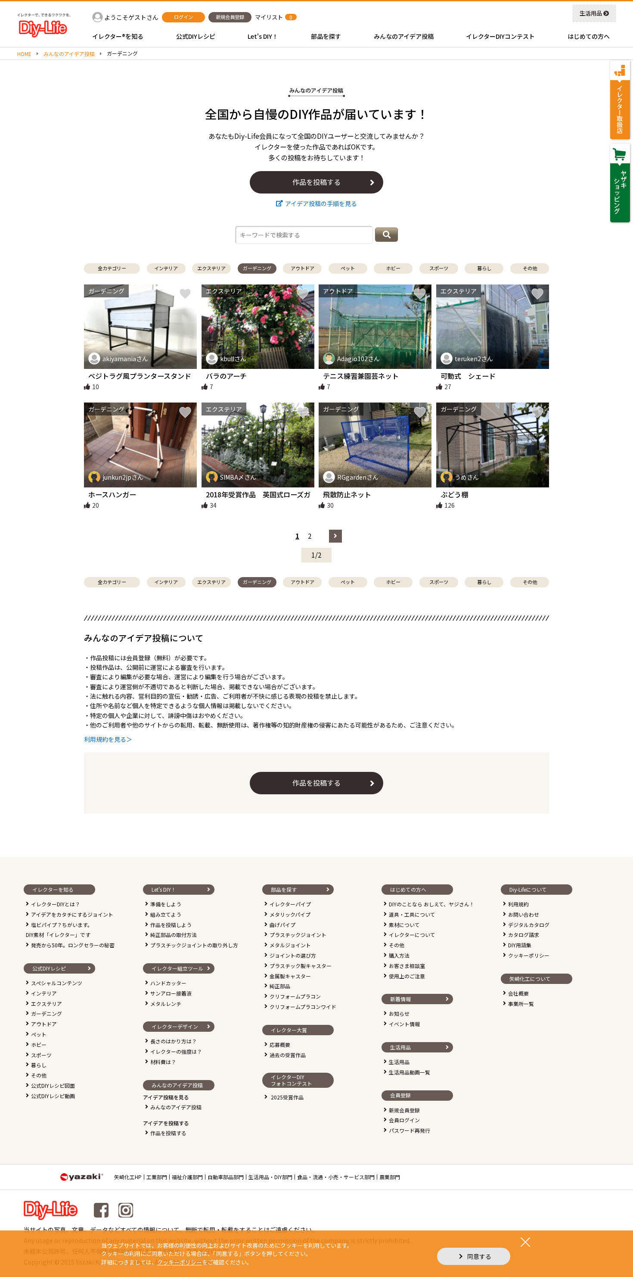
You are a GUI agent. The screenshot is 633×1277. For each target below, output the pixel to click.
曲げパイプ (282, 924)
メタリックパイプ (290, 914)
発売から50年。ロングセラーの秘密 (73, 945)
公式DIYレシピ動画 (53, 1095)
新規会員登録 (404, 1110)
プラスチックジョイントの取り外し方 (194, 945)
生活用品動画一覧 (409, 1072)
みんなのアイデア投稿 (69, 53)
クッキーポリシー (528, 955)
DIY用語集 (519, 945)
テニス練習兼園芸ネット (361, 376)
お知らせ (399, 1013)
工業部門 (156, 1176)
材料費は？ (163, 1061)
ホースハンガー (112, 494)
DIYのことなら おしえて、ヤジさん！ (432, 904)
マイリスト (269, 17)
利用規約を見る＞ (108, 739)
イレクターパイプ (290, 904)
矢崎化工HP (128, 1176)
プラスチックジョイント (298, 934)
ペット (39, 1034)
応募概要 (280, 1044)
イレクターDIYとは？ (55, 904)
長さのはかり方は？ (173, 1041)
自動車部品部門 (226, 1176)
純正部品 (280, 986)
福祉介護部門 (187, 1176)
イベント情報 (404, 1023)
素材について (404, 924)
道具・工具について (412, 914)
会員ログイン (404, 1120)
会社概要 (518, 993)
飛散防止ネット (347, 494)
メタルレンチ (165, 1003)
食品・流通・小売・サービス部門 (336, 1176)
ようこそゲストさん (131, 17)
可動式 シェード (468, 376)
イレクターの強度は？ (176, 1051)
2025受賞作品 (287, 1097)
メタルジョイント (290, 945)
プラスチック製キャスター (301, 965)
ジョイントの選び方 (293, 955)
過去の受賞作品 (288, 1054)
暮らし (39, 1064)
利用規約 (518, 904)
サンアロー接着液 (171, 993)
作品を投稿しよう (171, 924)
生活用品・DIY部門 (270, 1176)
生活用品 (591, 13)
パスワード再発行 (409, 1130)
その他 (39, 1075)
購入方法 (399, 955)
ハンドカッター (168, 983)
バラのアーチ (226, 376)
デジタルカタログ (528, 924)
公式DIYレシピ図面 (53, 1085)
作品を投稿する (168, 1132)
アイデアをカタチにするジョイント (72, 914)
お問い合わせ (523, 914)
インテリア (44, 993)
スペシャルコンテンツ (56, 983)
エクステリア (46, 1003)
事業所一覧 (521, 1003)
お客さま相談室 (407, 965)
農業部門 (389, 1176)
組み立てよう (165, 914)
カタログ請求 (523, 934)
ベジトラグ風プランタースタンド (139, 376)
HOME (24, 53)
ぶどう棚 (454, 494)
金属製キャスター (290, 976)
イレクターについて (412, 934)
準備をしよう (165, 904)
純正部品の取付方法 (173, 934)
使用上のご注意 (407, 976)
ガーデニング (46, 1013)
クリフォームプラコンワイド (303, 1006)
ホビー (39, 1044)
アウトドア (44, 1023)
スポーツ (41, 1054)
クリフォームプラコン (295, 996)
